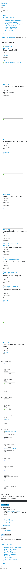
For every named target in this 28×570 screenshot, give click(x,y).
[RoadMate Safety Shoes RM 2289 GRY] (15, 432)
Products (5, 19)
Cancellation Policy (7, 524)
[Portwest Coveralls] (15, 365)
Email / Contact (7, 530)
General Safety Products (11, 32)
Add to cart (7, 94)
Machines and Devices (10, 25)
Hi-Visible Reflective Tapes (11, 29)
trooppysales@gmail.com (13, 511)
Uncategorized (6, 48)
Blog (4, 33)
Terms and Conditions (8, 17)
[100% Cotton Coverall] (15, 401)
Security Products (9, 30)
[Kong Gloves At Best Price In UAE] (15, 419)
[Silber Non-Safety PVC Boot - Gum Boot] (15, 482)
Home (4, 15)
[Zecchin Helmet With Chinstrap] (15, 441)
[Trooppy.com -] (4, 3)
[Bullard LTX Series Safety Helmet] (15, 411)
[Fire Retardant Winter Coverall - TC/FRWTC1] (15, 473)
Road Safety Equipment (11, 27)
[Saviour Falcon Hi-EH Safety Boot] (15, 449)
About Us (5, 532)
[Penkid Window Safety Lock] (15, 375)
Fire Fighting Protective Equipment (14, 24)
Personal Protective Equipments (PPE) (14, 20)
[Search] (23, 10)
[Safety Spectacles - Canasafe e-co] (15, 463)
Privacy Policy (6, 519)
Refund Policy (6, 522)
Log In (3, 563)
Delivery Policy (6, 525)
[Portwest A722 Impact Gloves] (15, 385)
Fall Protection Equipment (11, 22)
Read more (5, 55)
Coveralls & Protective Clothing (11, 259)
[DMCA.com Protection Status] (6, 534)
